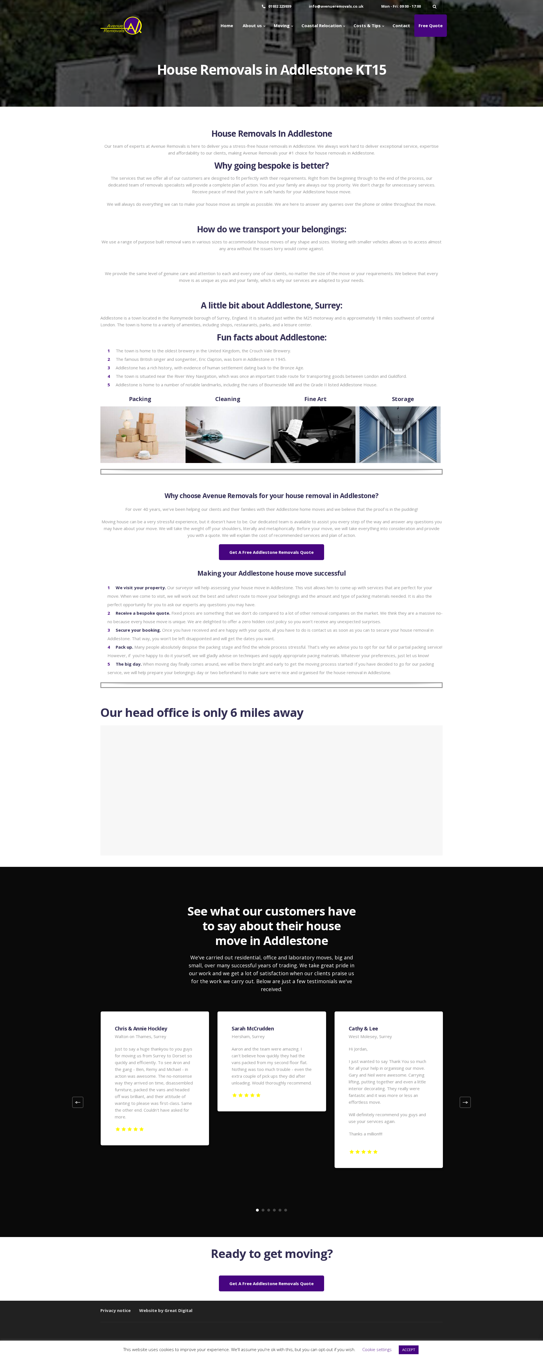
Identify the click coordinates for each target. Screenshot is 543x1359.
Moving (282, 25)
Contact (401, 25)
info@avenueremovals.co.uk (336, 6)
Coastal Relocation (321, 25)
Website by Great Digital (165, 1310)
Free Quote (431, 25)
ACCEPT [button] (408, 1349)
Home (227, 25)
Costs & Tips (367, 25)
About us (252, 25)
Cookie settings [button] (377, 1349)
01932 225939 (279, 6)
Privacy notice (115, 1310)
